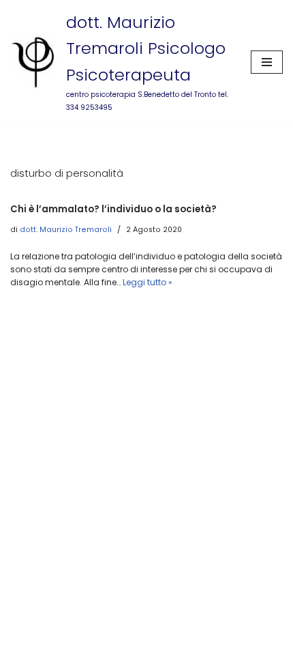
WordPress (184, 650)
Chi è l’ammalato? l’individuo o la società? (113, 209)
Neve (97, 650)
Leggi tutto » (147, 282)
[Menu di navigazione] (267, 62)
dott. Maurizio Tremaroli (66, 230)
